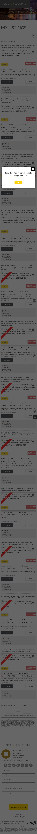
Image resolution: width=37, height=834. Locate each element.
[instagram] (27, 765)
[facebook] (6, 765)
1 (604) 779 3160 (6, 91)
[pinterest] (31, 765)
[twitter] (14, 765)
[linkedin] (18, 765)
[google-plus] (10, 765)
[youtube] (23, 765)
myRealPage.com (18, 816)
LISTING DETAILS (7, 82)
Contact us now (18, 807)
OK (18, 182)
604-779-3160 (18, 750)
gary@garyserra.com (20, 753)
